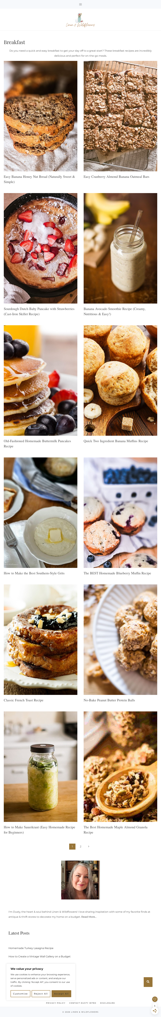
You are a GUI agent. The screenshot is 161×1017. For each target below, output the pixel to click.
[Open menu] (80, 4)
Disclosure (107, 1003)
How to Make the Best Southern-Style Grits (34, 573)
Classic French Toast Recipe (23, 700)
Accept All (61, 993)
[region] (40, 987)
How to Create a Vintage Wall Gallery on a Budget (39, 956)
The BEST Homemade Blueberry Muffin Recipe (117, 573)
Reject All (41, 993)
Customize (20, 993)
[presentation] (40, 116)
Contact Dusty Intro (82, 1003)
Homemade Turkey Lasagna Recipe (30, 948)
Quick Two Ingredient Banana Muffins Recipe (116, 441)
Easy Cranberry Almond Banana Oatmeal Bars (116, 176)
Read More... (88, 916)
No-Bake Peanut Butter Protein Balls (109, 700)
